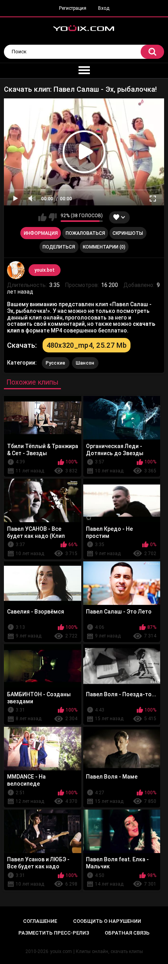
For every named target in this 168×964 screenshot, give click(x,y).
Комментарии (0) (104, 247)
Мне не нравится (52, 217)
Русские (56, 363)
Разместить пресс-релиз (53, 933)
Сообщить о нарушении (107, 921)
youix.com (61, 951)
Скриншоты (128, 233)
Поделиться (59, 247)
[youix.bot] (16, 270)
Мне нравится (42, 217)
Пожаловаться (85, 233)
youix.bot (44, 270)
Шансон (85, 363)
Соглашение (40, 921)
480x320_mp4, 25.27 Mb (86, 345)
